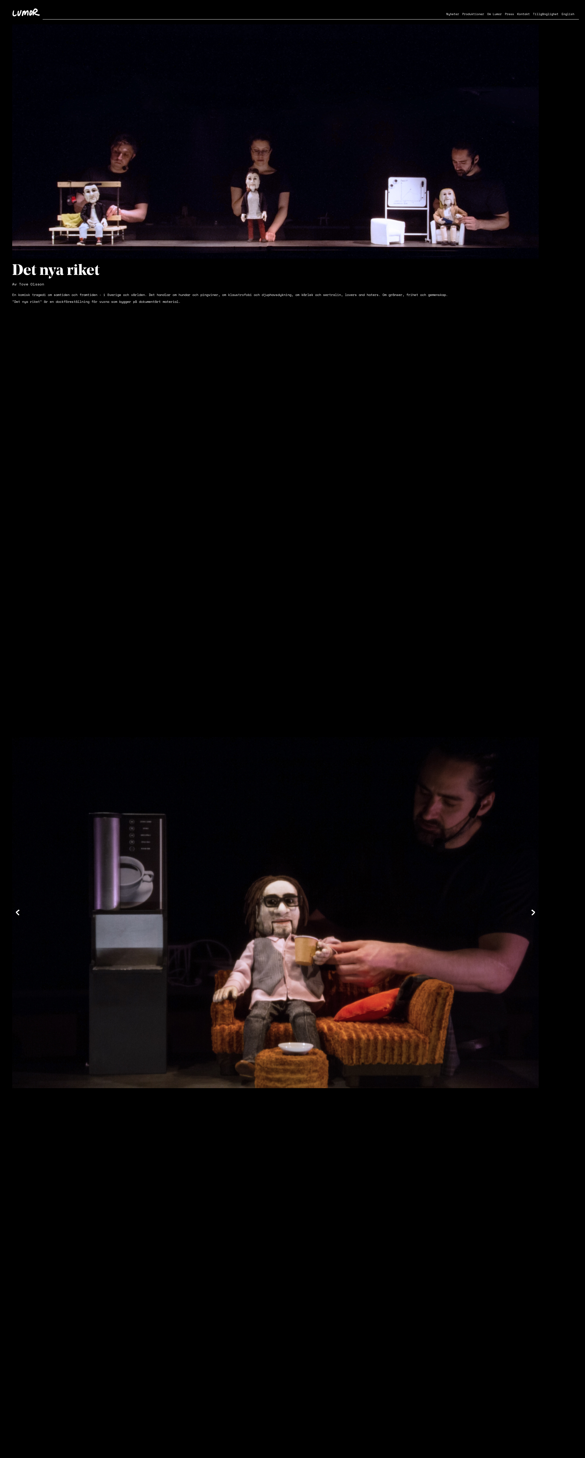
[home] (26, 12)
